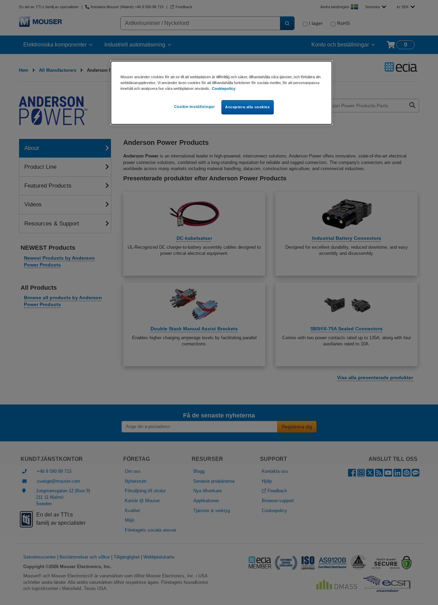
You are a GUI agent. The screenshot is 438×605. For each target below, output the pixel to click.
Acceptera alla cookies (247, 107)
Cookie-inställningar (194, 107)
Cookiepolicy (223, 88)
